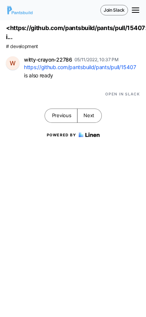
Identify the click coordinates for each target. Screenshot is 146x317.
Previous (62, 115)
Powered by (61, 135)
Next (88, 115)
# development (22, 46)
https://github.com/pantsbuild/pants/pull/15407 (80, 67)
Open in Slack (122, 94)
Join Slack (114, 10)
